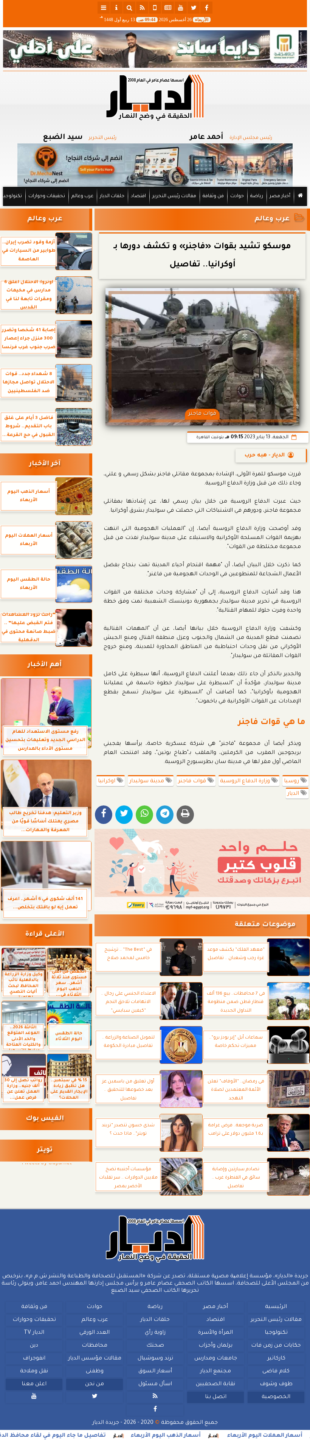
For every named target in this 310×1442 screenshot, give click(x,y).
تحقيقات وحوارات (46, 196)
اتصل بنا (215, 1397)
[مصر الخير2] (202, 870)
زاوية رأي (155, 1333)
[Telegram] (165, 814)
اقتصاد (138, 196)
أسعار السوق (155, 1372)
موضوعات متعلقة (265, 925)
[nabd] (155, 8)
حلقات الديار (112, 196)
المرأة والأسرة (215, 1333)
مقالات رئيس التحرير (174, 196)
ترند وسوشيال (155, 1359)
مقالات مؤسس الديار (94, 1359)
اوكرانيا (107, 782)
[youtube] (181, 8)
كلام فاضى (276, 1372)
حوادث (237, 196)
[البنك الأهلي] (155, 49)
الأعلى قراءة (44, 934)
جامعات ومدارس (215, 1359)
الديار (294, 794)
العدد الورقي (94, 1333)
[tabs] (104, 8)
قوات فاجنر (193, 782)
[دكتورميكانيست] (155, 165)
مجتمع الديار (215, 1372)
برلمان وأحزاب (215, 1346)
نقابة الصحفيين (215, 1384)
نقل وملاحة (34, 1372)
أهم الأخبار (45, 665)
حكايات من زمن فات (276, 1346)
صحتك (155, 1346)
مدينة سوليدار (147, 782)
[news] (168, 8)
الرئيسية (276, 1307)
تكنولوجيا (12, 196)
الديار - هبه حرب (265, 456)
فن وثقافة (213, 196)
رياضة (256, 196)
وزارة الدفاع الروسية (245, 782)
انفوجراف (34, 1359)
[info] (116, 8)
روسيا (292, 782)
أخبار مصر (280, 196)
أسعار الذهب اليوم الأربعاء (200, 1436)
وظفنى (95, 1372)
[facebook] (206, 8)
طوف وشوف (276, 1384)
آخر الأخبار (44, 464)
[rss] (142, 8)
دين (34, 1346)
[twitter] (194, 8)
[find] (129, 8)
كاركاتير (276, 1359)
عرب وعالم (82, 196)
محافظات (94, 1346)
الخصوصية (276, 1397)
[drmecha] (155, 206)
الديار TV (34, 1333)
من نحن (94, 1384)
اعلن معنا (34, 1384)
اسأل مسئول (155, 1384)
